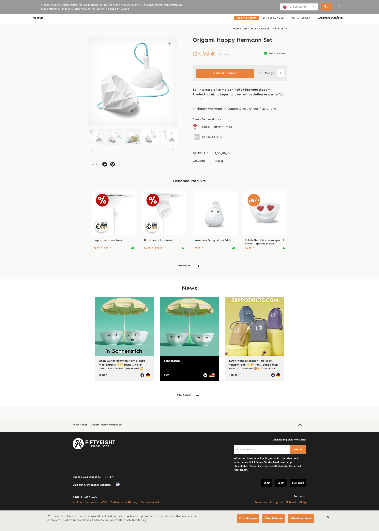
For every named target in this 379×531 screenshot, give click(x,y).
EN (112, 477)
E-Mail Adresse (246, 450)
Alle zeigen (184, 265)
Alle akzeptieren (301, 518)
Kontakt (77, 502)
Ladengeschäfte (330, 18)
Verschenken (301, 18)
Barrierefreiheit (150, 502)
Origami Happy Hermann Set (106, 425)
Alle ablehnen (273, 518)
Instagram (276, 502)
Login (281, 483)
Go (326, 6)
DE (106, 477)
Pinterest (291, 502)
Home (76, 425)
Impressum (91, 502)
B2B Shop (298, 483)
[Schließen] (328, 517)
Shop (85, 425)
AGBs (104, 502)
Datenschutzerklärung (124, 502)
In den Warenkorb (224, 73)
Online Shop (246, 18)
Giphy (302, 502)
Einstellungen (248, 518)
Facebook (261, 502)
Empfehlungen (273, 18)
